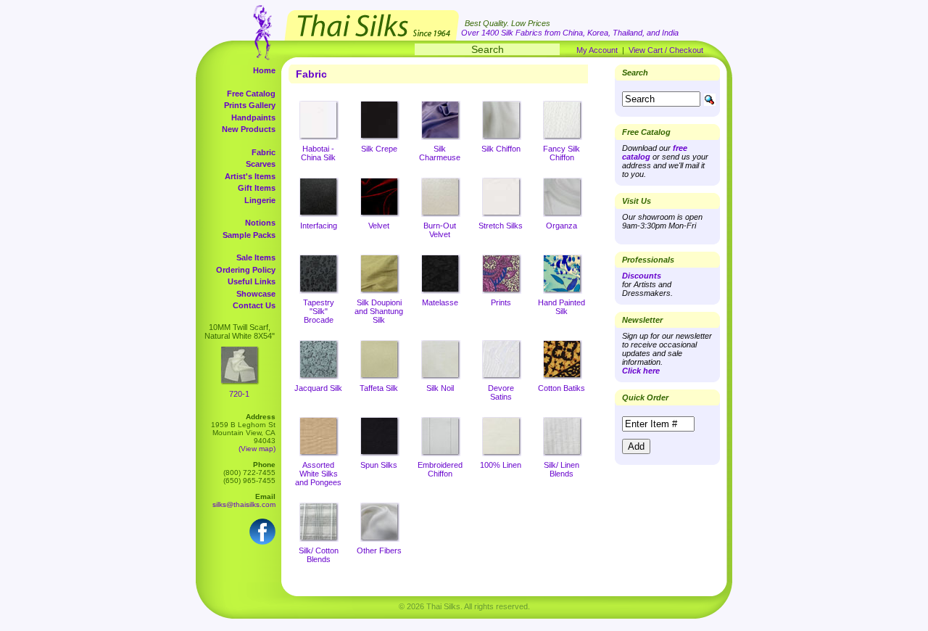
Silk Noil (440, 388)
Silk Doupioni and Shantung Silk (379, 311)
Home (264, 70)
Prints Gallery (250, 105)
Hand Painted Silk (561, 307)
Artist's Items (250, 176)
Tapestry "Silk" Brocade (318, 311)
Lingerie (260, 200)
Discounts (641, 275)
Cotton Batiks (561, 388)
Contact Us (254, 305)
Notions (260, 222)
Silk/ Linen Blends (561, 469)
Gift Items (257, 187)
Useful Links (252, 281)
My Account (597, 50)
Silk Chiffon (501, 148)
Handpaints (253, 117)
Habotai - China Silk (318, 153)
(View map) (257, 449)
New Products (249, 129)
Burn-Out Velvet (439, 230)
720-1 (239, 393)
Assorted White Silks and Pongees (318, 474)
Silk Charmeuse (439, 153)
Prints (501, 302)
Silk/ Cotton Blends (319, 555)
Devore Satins (501, 392)
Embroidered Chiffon (440, 469)
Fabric (264, 152)
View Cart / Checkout (666, 50)
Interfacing (318, 225)
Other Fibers (379, 550)
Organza (561, 225)
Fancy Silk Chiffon (561, 153)
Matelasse (440, 302)
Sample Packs (249, 235)
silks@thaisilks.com (244, 504)
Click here (641, 370)
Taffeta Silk (379, 388)
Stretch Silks (500, 225)
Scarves (261, 164)
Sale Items (256, 257)
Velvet (378, 225)
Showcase (256, 293)
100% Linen (500, 465)
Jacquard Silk (318, 388)
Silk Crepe (379, 148)
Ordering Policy (246, 269)
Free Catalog (251, 93)
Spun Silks (378, 465)
